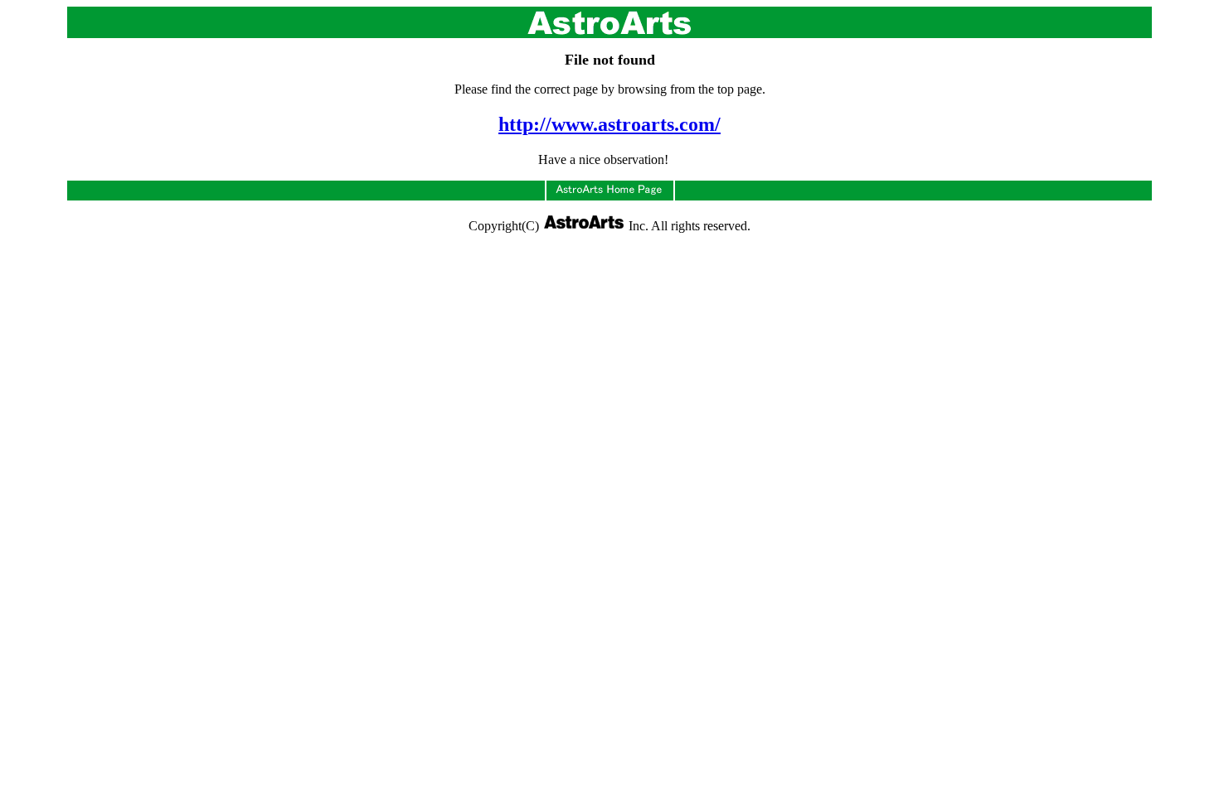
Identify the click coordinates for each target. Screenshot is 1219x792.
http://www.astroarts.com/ (609, 124)
